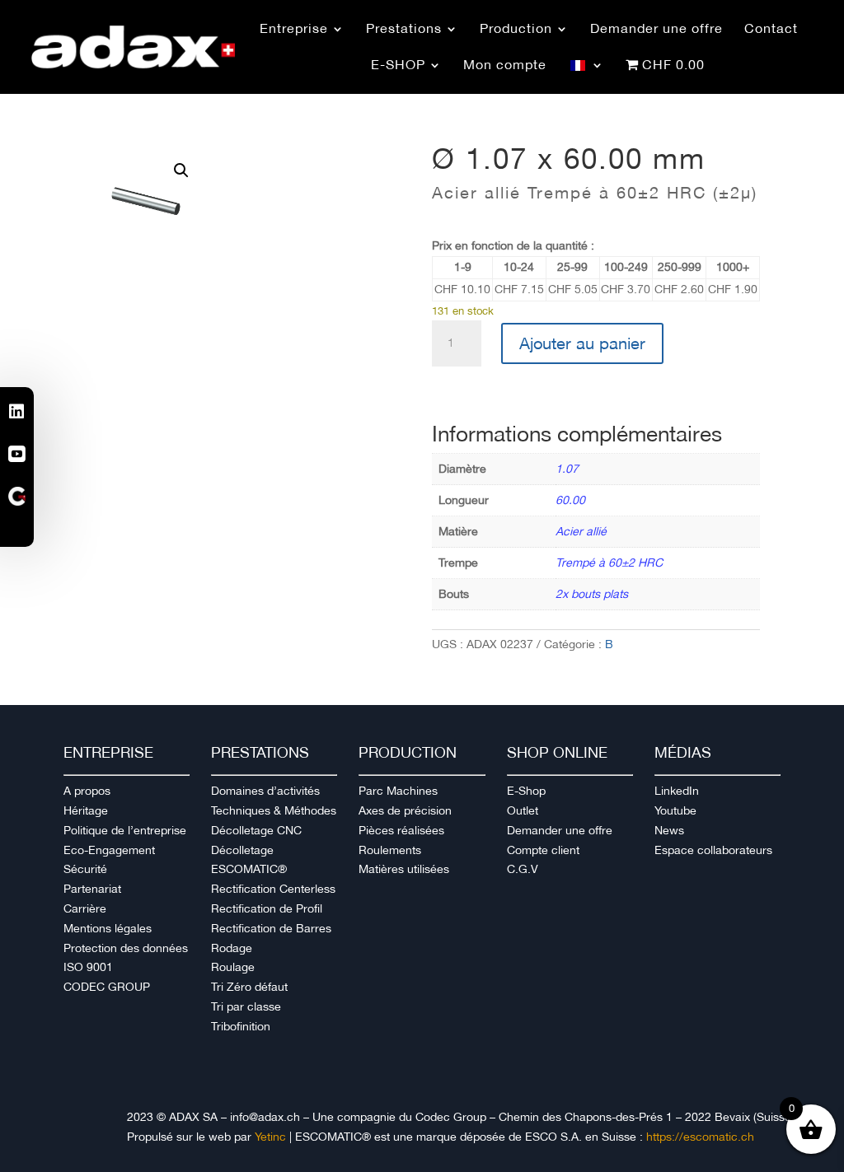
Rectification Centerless (273, 888)
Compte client (543, 850)
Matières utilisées (404, 868)
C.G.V (522, 868)
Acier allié (581, 531)
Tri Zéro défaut (249, 986)
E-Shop (526, 790)
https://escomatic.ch (700, 1136)
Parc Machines (398, 790)
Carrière (84, 908)
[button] (181, 170)
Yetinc (270, 1136)
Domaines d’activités (265, 790)
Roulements (390, 850)
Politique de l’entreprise (124, 830)
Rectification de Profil (266, 908)
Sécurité (85, 868)
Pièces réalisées (401, 830)
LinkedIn (676, 790)
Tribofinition (240, 1026)
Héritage (85, 810)
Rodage (231, 948)
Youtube (675, 810)
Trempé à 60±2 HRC (609, 562)
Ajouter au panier (582, 343)
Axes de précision (405, 810)
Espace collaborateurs (713, 850)
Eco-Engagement (109, 850)
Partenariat (92, 888)
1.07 (567, 468)
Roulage (233, 967)
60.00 (570, 500)
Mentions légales (107, 928)
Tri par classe (246, 1006)
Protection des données (125, 948)
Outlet (522, 810)
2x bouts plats (592, 593)
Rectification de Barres (271, 928)
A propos (86, 790)
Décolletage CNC (256, 830)
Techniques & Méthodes (273, 810)
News (669, 830)
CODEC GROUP (106, 986)
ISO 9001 (88, 967)
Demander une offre (559, 830)
